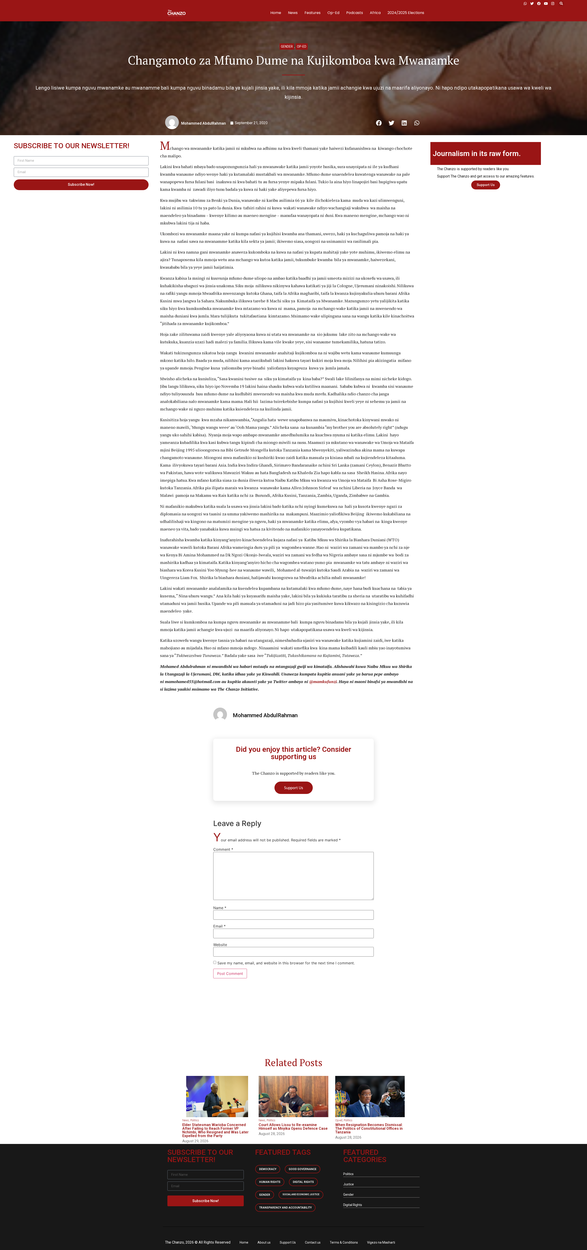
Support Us (288, 1242)
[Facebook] (538, 3)
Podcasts (354, 12)
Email (219, 926)
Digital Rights (303, 1182)
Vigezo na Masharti (381, 1242)
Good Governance (302, 1169)
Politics (194, 1120)
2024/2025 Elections (406, 12)
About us (264, 1242)
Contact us (313, 1242)
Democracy (267, 1169)
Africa (375, 12)
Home (275, 12)
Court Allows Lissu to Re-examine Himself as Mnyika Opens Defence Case (293, 1127)
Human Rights (269, 1182)
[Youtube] (545, 3)
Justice (348, 1184)
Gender (287, 46)
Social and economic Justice (300, 1194)
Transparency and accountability (285, 1207)
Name (219, 908)
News (293, 12)
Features (313, 12)
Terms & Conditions (344, 1242)
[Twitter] (532, 3)
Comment (223, 849)
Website (220, 944)
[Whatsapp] (525, 3)
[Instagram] (552, 3)
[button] (561, 3)
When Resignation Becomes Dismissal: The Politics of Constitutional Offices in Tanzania (369, 1128)
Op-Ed (333, 12)
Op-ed (301, 46)
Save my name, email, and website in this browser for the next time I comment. (286, 963)
